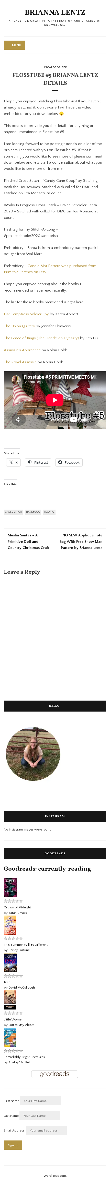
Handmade (33, 512)
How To (49, 512)
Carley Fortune (19, 950)
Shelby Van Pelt (19, 1062)
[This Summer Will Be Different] (10, 933)
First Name (11, 1101)
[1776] (10, 971)
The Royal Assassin (20, 362)
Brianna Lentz (55, 12)
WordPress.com (54, 1175)
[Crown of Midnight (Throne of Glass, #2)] (10, 896)
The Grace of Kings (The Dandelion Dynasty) (41, 338)
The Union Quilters (19, 326)
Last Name (11, 1115)
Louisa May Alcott (21, 1025)
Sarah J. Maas (17, 913)
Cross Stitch (13, 512)
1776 (7, 982)
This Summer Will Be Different (26, 944)
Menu (16, 45)
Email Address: (15, 1130)
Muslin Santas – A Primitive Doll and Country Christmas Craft (28, 541)
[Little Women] (10, 1008)
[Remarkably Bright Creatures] (10, 1046)
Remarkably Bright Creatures (24, 1057)
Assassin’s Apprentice (22, 350)
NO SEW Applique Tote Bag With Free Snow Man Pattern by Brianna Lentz (81, 541)
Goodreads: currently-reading (47, 869)
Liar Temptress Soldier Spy (26, 314)
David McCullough (21, 987)
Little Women (13, 1019)
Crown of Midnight (17, 907)
